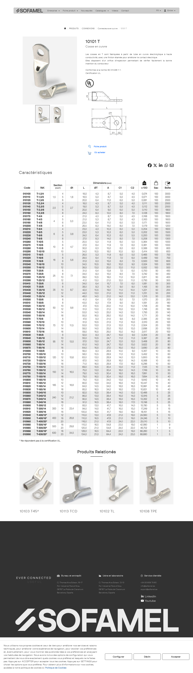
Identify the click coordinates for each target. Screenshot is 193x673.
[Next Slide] (74, 70)
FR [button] (157, 10)
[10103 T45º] (37, 483)
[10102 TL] (116, 483)
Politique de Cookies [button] (55, 668)
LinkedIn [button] (150, 596)
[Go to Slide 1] (42, 114)
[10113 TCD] (76, 483)
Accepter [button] (176, 656)
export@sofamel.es (149, 589)
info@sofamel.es (148, 586)
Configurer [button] (118, 656)
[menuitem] (53, 10)
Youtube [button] (150, 600)
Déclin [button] (147, 656)
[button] (28, 10)
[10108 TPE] (156, 483)
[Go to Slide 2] (57, 114)
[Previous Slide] (25, 70)
